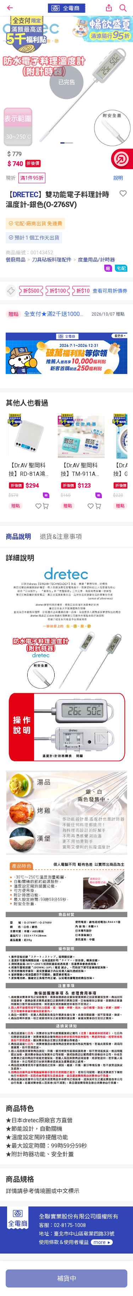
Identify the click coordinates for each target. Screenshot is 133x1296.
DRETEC (25, 194)
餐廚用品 (16, 260)
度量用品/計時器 (96, 260)
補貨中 (66, 1278)
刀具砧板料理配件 (52, 260)
